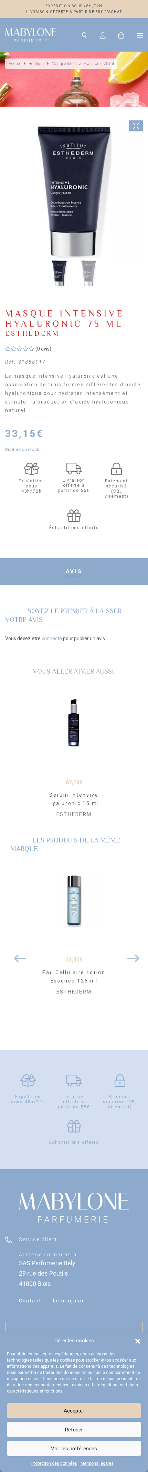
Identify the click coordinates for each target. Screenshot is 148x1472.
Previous (17, 955)
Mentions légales (97, 1463)
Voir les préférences (74, 1449)
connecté (52, 638)
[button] (137, 1340)
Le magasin (69, 1300)
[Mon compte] (103, 35)
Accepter (74, 1411)
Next (130, 955)
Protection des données (54, 1463)
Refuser (74, 1430)
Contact (30, 1300)
